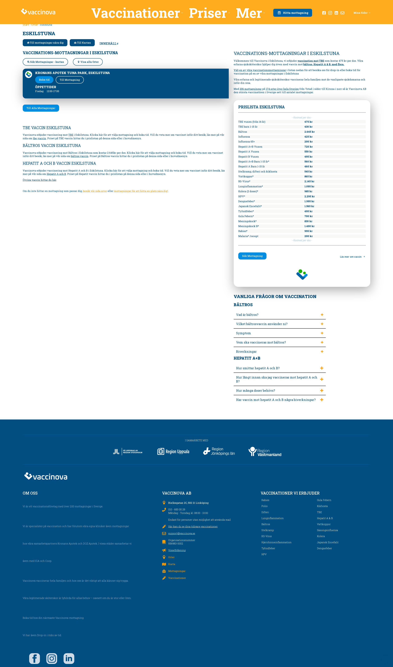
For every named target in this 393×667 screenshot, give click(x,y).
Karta (171, 564)
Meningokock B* (248, 226)
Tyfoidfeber (268, 548)
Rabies (265, 500)
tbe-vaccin (39, 138)
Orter (34, 24)
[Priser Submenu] (230, 13)
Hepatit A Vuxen (248, 151)
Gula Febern (324, 500)
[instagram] (51, 658)
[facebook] (34, 658)
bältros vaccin (79, 156)
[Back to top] (385, 659)
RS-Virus (266, 536)
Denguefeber (324, 548)
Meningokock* (247, 221)
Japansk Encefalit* (250, 206)
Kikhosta (322, 506)
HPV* (241, 196)
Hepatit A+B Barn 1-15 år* (253, 161)
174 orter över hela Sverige (282, 88)
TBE (70, 134)
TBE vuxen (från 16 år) (251, 121)
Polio (264, 506)
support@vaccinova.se (181, 533)
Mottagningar (176, 571)
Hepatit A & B (325, 518)
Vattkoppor (324, 524)
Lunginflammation (272, 518)
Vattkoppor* (246, 176)
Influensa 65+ (246, 141)
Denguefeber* (246, 201)
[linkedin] (69, 658)
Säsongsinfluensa (327, 530)
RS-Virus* (244, 181)
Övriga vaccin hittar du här (39, 179)
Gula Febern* (246, 216)
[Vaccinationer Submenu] (183, 13)
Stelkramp (267, 530)
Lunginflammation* (250, 186)
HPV (264, 554)
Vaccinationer (135, 12)
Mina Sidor (361, 12)
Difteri (265, 512)
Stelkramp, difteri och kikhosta (257, 171)
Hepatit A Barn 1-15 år (251, 166)
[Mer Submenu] (265, 13)
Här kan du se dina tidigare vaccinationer (193, 526)
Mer (249, 12)
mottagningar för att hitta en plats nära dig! (141, 191)
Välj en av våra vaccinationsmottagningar (260, 70)
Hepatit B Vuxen (248, 156)
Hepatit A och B (56, 174)
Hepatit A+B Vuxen (250, 146)
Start (26, 24)
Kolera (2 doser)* (248, 191)
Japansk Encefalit (328, 542)
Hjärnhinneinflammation (276, 542)
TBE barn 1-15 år (247, 126)
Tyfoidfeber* (246, 211)
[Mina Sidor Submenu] (370, 12)
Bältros (242, 131)
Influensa (244, 136)
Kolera (321, 536)
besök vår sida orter (95, 191)
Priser (208, 12)
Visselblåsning (177, 550)
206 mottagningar (251, 88)
